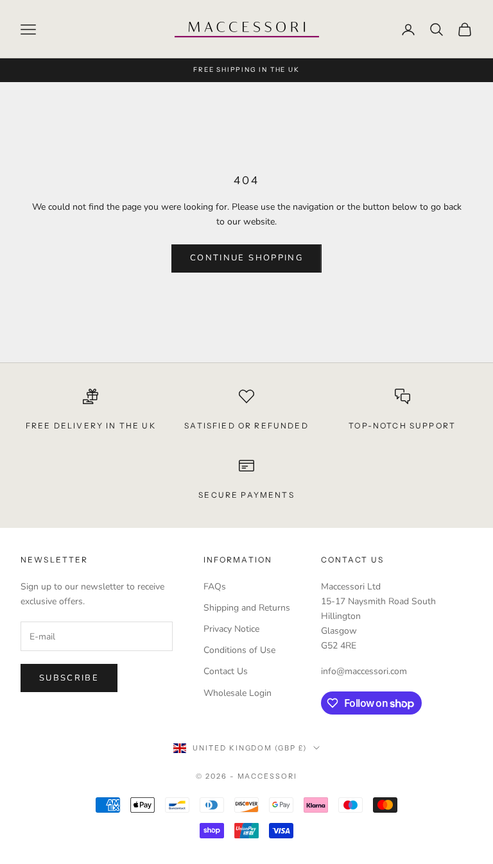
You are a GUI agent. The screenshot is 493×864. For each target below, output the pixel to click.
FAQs (214, 586)
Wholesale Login (237, 693)
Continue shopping (246, 258)
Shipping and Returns (246, 608)
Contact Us (225, 671)
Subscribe (69, 678)
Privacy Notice (231, 629)
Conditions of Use (239, 650)
